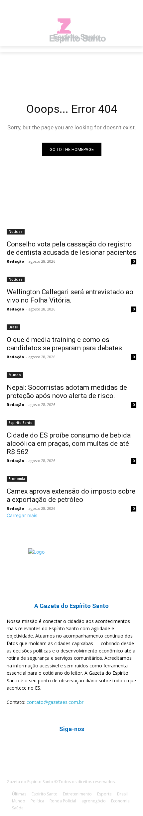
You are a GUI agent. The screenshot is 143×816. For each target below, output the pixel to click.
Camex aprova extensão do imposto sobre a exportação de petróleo (71, 495)
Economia (17, 478)
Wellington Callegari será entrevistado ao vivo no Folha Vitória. (70, 296)
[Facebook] (63, 748)
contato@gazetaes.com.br (55, 702)
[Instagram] (79, 748)
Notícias (16, 231)
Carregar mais (22, 515)
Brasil (13, 327)
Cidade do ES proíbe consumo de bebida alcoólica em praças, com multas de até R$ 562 (69, 443)
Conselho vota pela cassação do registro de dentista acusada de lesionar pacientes (71, 248)
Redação (15, 261)
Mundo (15, 375)
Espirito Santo (21, 422)
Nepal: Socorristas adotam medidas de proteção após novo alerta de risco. (67, 391)
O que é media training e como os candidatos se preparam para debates (64, 344)
